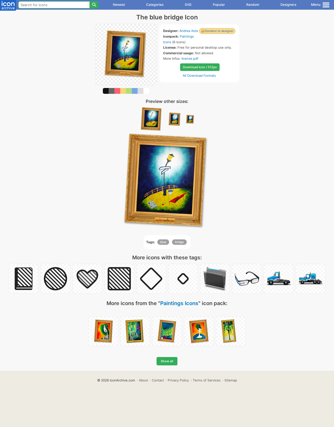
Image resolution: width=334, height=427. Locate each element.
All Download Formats (199, 76)
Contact (158, 380)
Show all (167, 361)
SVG (188, 5)
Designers (288, 5)
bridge (179, 242)
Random (252, 5)
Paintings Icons (179, 303)
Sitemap (230, 380)
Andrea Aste (188, 31)
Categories (155, 5)
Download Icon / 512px (200, 67)
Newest (119, 5)
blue (163, 242)
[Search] (93, 5)
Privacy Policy (178, 380)
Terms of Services (207, 380)
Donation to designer (219, 31)
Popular (219, 5)
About (143, 380)
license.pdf (189, 58)
